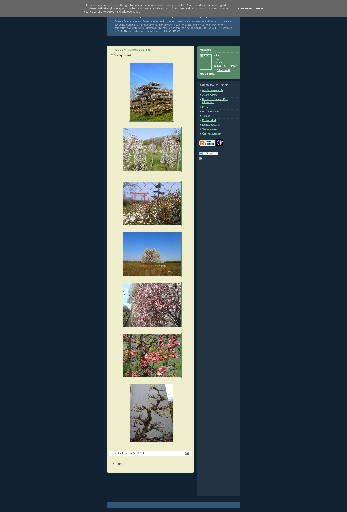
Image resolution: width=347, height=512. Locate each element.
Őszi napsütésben (211, 134)
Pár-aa (205, 107)
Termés (206, 116)
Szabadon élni (209, 129)
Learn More (244, 8)
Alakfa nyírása (209, 95)
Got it (259, 8)
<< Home (118, 464)
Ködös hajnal (209, 120)
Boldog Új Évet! (210, 111)
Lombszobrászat (211, 125)
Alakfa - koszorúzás (212, 90)
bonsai (217, 59)
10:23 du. (141, 453)
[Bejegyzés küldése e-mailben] (186, 453)
